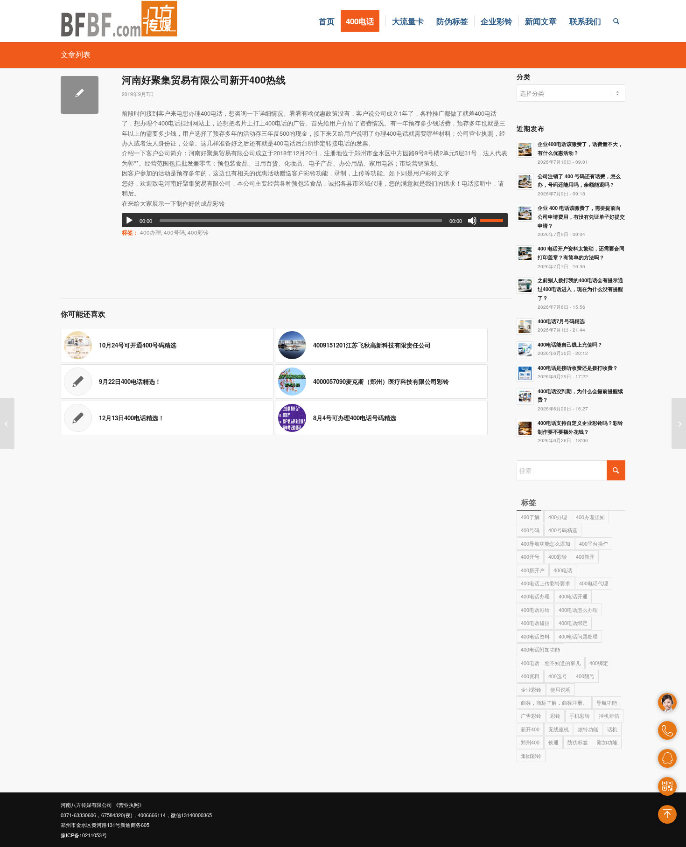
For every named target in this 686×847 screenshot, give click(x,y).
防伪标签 (577, 742)
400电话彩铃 (535, 609)
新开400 (530, 729)
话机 (612, 729)
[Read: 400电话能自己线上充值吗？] (525, 349)
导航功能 (606, 702)
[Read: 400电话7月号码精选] (525, 326)
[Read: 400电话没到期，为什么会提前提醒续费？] (525, 396)
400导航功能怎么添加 (545, 543)
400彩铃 (198, 232)
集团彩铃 (531, 755)
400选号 (557, 676)
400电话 (562, 570)
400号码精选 (562, 530)
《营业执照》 (128, 804)
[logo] (119, 21)
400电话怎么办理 (578, 609)
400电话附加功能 (540, 649)
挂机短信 (609, 715)
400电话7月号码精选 (561, 321)
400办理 (150, 232)
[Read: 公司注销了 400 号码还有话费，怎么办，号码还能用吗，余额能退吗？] (525, 181)
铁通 (553, 742)
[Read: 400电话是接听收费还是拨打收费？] (525, 373)
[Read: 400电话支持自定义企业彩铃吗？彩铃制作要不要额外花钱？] (525, 428)
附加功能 (607, 742)
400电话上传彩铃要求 (545, 583)
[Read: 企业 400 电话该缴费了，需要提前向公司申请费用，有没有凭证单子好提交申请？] (525, 213)
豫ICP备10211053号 (84, 835)
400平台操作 (593, 543)
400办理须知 (590, 517)
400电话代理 (593, 583)
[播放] (129, 220)
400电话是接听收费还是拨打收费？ (578, 367)
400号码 (174, 232)
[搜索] (616, 21)
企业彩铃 (531, 689)
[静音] (472, 220)
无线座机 (558, 729)
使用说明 (560, 689)
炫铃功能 (588, 729)
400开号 (530, 556)
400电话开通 (573, 596)
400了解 (530, 517)
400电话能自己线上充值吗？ (570, 344)
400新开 (585, 556)
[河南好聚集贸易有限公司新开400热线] (79, 95)
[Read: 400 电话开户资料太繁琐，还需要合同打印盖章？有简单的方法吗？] (525, 253)
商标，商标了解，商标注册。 (554, 702)
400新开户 (533, 570)
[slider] (494, 220)
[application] (315, 220)
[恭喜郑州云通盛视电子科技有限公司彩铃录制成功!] (7, 423)
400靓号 (585, 676)
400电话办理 (535, 596)
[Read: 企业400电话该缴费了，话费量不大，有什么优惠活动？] (525, 149)
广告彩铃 (531, 715)
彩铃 (555, 715)
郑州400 (530, 742)
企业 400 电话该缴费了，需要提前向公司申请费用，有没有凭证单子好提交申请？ (581, 216)
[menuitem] (327, 21)
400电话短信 (535, 622)
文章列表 (76, 54)
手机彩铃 (579, 715)
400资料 (530, 676)
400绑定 (598, 662)
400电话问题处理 (578, 636)
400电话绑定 (573, 622)
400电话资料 (535, 636)
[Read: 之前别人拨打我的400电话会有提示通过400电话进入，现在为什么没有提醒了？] (525, 285)
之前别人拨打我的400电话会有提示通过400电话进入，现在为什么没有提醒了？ (580, 289)
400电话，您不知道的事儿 (551, 662)
